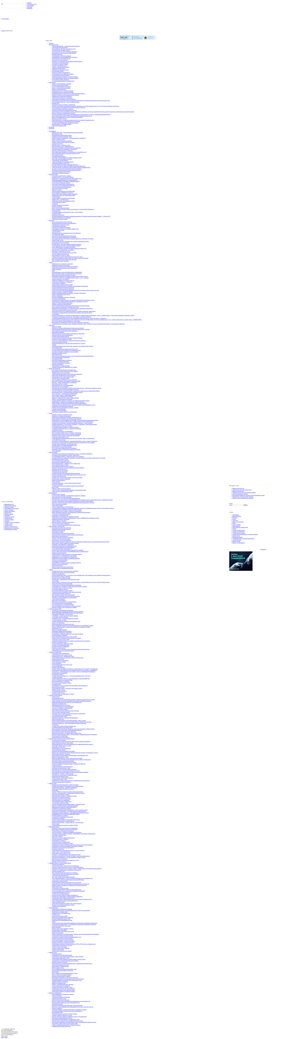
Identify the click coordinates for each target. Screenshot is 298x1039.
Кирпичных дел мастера (58, 747)
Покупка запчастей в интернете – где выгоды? (64, 149)
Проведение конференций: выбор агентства (63, 375)
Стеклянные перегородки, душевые (61, 175)
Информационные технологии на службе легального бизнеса (68, 93)
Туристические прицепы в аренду (61, 50)
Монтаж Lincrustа (56, 189)
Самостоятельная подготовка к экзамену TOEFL (65, 825)
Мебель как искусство (238, 488)
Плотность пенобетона (58, 864)
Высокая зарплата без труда (59, 118)
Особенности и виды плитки (60, 881)
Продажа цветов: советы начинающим (62, 335)
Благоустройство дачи (58, 719)
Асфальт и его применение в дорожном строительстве (66, 870)
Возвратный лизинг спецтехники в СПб (63, 377)
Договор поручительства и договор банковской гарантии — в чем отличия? (72, 423)
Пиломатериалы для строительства (61, 748)
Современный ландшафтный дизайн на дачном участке (67, 509)
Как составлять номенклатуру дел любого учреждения (66, 432)
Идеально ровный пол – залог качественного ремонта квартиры (69, 723)
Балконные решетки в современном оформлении (65, 717)
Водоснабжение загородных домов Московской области (67, 730)
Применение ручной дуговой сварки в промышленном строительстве (70, 884)
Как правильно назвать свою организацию (63, 594)
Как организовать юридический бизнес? (63, 939)
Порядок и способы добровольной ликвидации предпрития (68, 328)
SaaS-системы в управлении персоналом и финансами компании (69, 403)
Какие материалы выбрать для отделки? (62, 743)
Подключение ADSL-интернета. (60, 79)
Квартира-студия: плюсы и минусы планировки (65, 828)
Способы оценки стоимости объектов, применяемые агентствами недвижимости (73, 833)
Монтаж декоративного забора (60, 756)
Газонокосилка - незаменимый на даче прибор (64, 555)
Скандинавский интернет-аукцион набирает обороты (66, 245)
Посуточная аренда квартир (59, 504)
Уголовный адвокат (57, 430)
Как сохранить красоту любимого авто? (62, 146)
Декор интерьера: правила (59, 202)
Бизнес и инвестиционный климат (61, 88)
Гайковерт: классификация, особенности (63, 544)
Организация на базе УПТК (59, 716)
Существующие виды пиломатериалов (62, 766)
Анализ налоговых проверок (59, 342)
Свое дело (51, 325)
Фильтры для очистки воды (59, 469)
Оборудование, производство (57, 526)
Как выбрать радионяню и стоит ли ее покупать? (65, 977)
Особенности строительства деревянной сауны (64, 775)
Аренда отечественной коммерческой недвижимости (66, 525)
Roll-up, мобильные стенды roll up (61, 294)
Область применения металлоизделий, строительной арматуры (69, 763)
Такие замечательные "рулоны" (60, 465)
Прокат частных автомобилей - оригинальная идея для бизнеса (69, 138)
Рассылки (29, 7)
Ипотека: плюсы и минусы (59, 861)
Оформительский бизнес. (59, 68)
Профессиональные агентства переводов (63, 289)
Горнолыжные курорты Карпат (60, 660)
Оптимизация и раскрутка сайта (60, 224)
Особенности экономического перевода (62, 406)
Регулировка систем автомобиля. (61, 75)
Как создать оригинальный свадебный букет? (64, 370)
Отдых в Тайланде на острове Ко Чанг (62, 680)
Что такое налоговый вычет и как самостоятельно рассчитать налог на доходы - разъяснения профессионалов (81, 114)
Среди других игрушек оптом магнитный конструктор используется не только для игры (75, 290)
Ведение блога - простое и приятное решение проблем (66, 244)
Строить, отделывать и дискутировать (62, 708)
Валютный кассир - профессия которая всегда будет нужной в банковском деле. (73, 120)
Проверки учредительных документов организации (66, 435)
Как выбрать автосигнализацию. (60, 173)
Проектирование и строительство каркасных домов (66, 770)
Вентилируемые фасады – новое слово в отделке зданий (67, 758)
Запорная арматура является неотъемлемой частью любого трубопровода (71, 759)
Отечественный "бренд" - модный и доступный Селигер (67, 688)
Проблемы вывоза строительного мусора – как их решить (67, 212)
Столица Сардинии (57, 677)
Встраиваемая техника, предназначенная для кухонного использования (71, 910)
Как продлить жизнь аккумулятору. (61, 171)
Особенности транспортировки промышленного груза (66, 937)
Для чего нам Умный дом (59, 476)
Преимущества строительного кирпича (62, 777)
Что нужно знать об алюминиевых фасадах (63, 185)
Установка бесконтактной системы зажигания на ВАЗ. (66, 170)
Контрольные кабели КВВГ (59, 930)
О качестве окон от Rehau (59, 740)
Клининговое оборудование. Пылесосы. (62, 970)
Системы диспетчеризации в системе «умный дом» (65, 455)
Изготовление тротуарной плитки (61, 58)
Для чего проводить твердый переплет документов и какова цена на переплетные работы (76, 391)
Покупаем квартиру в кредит (60, 384)
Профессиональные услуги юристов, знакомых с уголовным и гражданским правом (74, 424)
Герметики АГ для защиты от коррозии (62, 263)
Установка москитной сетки (59, 472)
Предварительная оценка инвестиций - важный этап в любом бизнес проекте (72, 346)
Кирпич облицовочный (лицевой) (61, 976)
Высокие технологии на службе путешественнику (65, 398)
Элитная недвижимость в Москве (61, 997)
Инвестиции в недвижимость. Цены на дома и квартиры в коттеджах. (70, 322)
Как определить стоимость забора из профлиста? (65, 895)
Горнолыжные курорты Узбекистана (61, 801)
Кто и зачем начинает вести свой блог (62, 222)
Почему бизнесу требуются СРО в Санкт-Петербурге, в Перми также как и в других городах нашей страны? (81, 582)
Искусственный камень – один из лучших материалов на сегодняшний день (72, 878)
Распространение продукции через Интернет (64, 223)
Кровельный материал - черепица (61, 754)
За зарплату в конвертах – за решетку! (62, 282)
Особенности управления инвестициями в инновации (66, 585)
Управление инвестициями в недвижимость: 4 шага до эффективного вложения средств (75, 518)
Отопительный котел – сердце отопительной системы (66, 483)
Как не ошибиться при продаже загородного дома (65, 860)
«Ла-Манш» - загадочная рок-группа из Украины (65, 615)
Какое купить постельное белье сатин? (62, 491)
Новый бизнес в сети (57, 240)
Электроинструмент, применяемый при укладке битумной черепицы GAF (72, 899)
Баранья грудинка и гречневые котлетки (62, 942)
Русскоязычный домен (58, 234)
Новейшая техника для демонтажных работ (63, 195)
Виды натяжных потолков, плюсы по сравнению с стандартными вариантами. (73, 209)
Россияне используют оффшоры (60, 646)
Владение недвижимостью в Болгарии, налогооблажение (67, 1005)
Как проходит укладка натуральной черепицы (64, 769)
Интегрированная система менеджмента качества (65, 389)
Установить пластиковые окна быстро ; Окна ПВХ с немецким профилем (71, 317)
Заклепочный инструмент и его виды (62, 945)
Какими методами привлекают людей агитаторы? (65, 784)
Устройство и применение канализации (62, 610)
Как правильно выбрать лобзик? (60, 794)
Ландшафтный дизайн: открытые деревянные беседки (66, 562)
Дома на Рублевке (57, 995)
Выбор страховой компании (59, 629)
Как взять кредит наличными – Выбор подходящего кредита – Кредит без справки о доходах (76, 388)
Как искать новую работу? (59, 600)
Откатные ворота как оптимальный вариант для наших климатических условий (73, 699)
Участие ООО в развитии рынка (60, 378)
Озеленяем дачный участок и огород (61, 745)
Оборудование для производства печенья (63, 533)
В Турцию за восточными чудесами (61, 682)
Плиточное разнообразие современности (63, 184)
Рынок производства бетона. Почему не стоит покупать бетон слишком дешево (73, 729)
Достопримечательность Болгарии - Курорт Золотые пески (67, 657)
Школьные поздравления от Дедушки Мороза (64, 601)
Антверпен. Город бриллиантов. (60, 653)
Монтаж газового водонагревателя (61, 488)
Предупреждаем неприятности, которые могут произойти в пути (69, 152)
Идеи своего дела (31, 4)
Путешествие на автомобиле (59, 673)
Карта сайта (4, 1037)
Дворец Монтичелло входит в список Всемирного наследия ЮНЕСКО (71, 678)
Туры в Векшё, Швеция (58, 599)
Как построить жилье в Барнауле (60, 523)
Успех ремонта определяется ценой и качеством (64, 194)
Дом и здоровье (53, 452)
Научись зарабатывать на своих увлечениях (63, 297)
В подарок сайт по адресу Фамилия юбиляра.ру (64, 51)
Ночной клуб (55, 103)
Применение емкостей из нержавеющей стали (64, 546)
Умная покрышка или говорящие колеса (62, 161)
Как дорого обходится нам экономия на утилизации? (66, 321)
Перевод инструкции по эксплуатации (62, 938)
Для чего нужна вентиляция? (60, 560)
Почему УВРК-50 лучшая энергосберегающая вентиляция (67, 791)
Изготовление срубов (58, 698)
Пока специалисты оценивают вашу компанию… (65, 330)
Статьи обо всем (53, 907)
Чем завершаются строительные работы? (63, 994)
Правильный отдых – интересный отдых (63, 656)
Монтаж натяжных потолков (59, 962)
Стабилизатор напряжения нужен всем (62, 817)
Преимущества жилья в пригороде (61, 1026)
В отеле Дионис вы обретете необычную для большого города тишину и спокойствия (75, 668)
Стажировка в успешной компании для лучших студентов (67, 634)
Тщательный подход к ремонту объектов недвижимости (67, 511)
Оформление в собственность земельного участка (65, 516)
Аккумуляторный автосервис (60, 47)
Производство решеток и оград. (60, 69)
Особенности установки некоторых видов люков (65, 960)
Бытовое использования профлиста (61, 782)
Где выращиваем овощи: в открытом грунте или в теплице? (68, 456)
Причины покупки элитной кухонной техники (64, 1013)
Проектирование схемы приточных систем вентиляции (67, 554)
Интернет (51, 220)
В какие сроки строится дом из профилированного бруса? (67, 1020)
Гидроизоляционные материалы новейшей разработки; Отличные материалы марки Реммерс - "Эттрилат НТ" (81, 216)
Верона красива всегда (58, 659)
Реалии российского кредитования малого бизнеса (65, 95)
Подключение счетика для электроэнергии (63, 988)
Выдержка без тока (57, 134)
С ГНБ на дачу (56, 914)
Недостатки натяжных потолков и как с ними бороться (66, 903)
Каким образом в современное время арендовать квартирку (68, 611)
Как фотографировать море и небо (61, 919)
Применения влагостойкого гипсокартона (63, 898)
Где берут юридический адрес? (60, 85)
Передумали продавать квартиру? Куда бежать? (64, 829)
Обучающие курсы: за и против (60, 242)
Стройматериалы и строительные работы (60, 863)
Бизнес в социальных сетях (59, 642)
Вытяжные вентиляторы (58, 530)
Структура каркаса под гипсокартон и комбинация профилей (68, 891)
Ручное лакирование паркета (240, 494)
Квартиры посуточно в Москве (60, 386)
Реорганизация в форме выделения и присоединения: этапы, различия (70, 329)
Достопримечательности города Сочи (62, 664)
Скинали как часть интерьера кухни (242, 489)
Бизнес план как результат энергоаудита (62, 567)
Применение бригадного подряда (61, 705)
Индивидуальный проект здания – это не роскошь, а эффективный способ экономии (74, 734)
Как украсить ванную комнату (60, 709)
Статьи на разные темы (55, 608)
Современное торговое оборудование (62, 955)
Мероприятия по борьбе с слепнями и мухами (64, 796)
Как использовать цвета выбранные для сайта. (64, 259)
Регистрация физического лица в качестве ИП (64, 636)
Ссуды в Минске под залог (59, 620)
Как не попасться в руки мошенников (62, 603)
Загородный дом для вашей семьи (61, 842)
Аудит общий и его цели (58, 439)
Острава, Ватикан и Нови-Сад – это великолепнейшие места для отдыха (71, 675)
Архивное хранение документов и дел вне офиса (65, 351)
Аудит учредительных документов (61, 86)
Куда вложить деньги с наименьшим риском (64, 395)
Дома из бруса (56, 696)
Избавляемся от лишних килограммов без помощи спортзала (68, 402)
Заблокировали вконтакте (59, 226)
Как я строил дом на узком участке (61, 853)
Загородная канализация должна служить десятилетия (66, 889)
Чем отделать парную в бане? (60, 188)
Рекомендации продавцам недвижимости (63, 847)
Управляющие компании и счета (60, 958)
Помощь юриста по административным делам (64, 445)
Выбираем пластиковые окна (60, 912)
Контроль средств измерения (59, 564)
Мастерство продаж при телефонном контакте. (64, 110)
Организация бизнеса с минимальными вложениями (66, 121)
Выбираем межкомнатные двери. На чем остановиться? (67, 702)
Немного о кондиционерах (59, 553)
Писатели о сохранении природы (61, 797)
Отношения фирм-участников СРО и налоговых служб (66, 980)
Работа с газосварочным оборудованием (62, 984)
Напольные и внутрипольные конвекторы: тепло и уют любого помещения (72, 453)
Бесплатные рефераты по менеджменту (62, 590)
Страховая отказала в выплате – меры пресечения (65, 427)
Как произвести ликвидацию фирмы (62, 446)
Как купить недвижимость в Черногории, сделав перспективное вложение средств (74, 1022)
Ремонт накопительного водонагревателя (63, 821)
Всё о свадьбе (55, 824)
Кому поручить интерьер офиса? (60, 208)
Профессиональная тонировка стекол (62, 136)
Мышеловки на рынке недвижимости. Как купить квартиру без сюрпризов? (72, 844)
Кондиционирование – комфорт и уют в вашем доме (66, 463)
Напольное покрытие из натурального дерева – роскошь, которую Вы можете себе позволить (77, 868)
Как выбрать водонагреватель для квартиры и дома (65, 1019)
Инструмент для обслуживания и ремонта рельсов (65, 543)
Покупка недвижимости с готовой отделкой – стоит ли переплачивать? (71, 856)
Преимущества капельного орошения (62, 909)
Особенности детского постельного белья (63, 572)
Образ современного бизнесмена (61, 357)
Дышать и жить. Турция (58, 494)
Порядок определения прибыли (60, 336)
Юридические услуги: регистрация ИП (62, 385)
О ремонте (55, 203)
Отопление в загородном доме (60, 515)
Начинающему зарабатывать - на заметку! (63, 249)
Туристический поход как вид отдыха (62, 655)
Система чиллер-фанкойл (59, 409)
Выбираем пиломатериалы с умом (61, 768)
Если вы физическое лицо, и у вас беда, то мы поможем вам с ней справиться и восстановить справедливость (81, 575)
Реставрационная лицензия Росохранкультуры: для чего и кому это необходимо (73, 438)
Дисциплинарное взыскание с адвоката (62, 109)
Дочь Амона (55, 580)
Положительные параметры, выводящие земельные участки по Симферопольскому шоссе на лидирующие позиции (83, 508)
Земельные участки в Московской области (63, 837)
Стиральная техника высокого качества (62, 935)
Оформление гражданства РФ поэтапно (242, 496)
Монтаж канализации (238, 491)
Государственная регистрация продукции (63, 287)
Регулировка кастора (57, 155)
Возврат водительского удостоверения (62, 431)
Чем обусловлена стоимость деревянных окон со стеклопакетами (69, 1016)
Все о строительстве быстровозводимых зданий (65, 973)
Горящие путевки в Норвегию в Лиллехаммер (64, 597)
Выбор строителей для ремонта (60, 205)
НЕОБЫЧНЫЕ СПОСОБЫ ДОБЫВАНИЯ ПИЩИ (65, 814)
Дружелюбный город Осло (59, 691)
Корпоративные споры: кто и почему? (62, 425)
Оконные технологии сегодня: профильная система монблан (68, 467)
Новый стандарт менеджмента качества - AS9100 (65, 407)
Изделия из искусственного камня (61, 578)
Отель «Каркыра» (57, 663)
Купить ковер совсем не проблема (61, 479)
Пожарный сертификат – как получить (62, 614)
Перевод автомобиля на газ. (59, 65)
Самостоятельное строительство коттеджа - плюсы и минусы (68, 850)
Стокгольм (55, 790)
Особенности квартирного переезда (61, 808)
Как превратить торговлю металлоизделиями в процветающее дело (70, 755)
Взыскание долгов (57, 628)
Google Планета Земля (58, 230)
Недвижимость (53, 493)
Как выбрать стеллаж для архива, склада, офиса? (65, 371)
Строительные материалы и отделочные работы (61, 738)
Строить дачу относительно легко (61, 539)
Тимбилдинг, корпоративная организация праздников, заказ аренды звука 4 (72, 312)
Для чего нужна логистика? (59, 946)
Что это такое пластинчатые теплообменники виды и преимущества (70, 551)
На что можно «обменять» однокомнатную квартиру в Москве (68, 495)
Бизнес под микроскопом (58, 89)
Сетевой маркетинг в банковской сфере (62, 643)
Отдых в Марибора (57, 666)
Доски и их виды (56, 765)
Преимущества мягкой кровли (60, 776)
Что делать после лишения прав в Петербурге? (64, 448)
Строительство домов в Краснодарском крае (64, 726)
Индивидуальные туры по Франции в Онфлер (64, 607)
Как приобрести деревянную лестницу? (62, 192)
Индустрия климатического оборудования (63, 547)
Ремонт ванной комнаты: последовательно (63, 191)
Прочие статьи (53, 952)
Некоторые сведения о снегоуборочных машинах (65, 266)
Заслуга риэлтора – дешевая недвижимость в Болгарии (66, 832)
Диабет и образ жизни (58, 949)
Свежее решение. (56, 213)
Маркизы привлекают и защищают (61, 217)
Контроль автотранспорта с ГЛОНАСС (62, 150)
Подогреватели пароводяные (60, 736)
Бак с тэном (55, 487)
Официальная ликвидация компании (62, 96)
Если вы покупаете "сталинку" (60, 839)
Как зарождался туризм (58, 687)
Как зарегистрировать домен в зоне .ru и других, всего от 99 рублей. (70, 258)
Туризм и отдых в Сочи (58, 692)
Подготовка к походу (57, 674)
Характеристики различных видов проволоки (64, 268)
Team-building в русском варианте (61, 365)
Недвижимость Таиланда (58, 840)
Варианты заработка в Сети (59, 353)
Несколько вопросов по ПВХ (60, 916)
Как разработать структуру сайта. (61, 255)
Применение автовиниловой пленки (62, 135)
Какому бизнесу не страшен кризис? (61, 124)
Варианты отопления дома (59, 703)
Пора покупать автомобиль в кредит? (62, 159)
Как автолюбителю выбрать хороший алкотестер (65, 164)
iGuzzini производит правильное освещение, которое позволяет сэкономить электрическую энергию (78, 458)
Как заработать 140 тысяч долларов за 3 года (64, 49)
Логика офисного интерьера (59, 635)
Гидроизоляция (56, 210)
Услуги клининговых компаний (60, 460)
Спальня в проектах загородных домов (62, 843)
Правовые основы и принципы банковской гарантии (66, 449)
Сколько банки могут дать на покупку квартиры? (65, 571)
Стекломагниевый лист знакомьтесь (61, 715)
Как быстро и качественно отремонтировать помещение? (67, 896)
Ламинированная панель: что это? (61, 892)
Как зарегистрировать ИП (59, 125)
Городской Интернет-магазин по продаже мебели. (65, 78)
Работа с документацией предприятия (62, 399)
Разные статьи (53, 783)
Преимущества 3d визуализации (60, 1000)
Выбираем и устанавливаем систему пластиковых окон (66, 178)
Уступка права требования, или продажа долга (64, 444)
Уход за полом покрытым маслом (61, 712)
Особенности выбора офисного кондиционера (64, 411)
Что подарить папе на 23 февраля (61, 986)
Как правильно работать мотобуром (61, 527)
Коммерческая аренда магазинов (60, 519)
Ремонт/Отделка (53, 174)
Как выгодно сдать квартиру (59, 858)
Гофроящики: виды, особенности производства (64, 557)
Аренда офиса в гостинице (59, 520)
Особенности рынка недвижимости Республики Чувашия (67, 846)
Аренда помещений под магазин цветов (62, 506)
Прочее (51, 569)
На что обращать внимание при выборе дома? (64, 969)
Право (50, 413)
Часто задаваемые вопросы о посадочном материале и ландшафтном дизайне (72, 625)
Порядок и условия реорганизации (61, 416)
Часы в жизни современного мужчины (62, 396)
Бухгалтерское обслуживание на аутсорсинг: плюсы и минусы (68, 107)
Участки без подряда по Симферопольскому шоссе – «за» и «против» (70, 277)
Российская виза (56, 684)
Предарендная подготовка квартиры (61, 497)
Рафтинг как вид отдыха (58, 689)
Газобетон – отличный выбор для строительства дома (66, 854)
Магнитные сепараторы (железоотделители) (64, 275)
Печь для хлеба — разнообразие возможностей (64, 393)
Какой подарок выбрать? (58, 480)
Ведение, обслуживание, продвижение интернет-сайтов (67, 61)
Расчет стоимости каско (58, 139)
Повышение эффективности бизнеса (62, 631)
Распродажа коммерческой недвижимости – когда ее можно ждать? (70, 810)
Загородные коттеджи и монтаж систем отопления (65, 710)
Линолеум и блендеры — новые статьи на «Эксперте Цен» (68, 822)
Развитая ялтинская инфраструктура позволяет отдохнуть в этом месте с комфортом (74, 670)
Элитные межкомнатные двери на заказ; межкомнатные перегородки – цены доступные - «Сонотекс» (79, 318)
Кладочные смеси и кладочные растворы (63, 761)
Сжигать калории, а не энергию (60, 279)
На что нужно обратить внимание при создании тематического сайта (70, 241)
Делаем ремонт (56, 196)
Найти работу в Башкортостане (60, 966)
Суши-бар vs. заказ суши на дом (60, 639)
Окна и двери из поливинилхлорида (61, 974)
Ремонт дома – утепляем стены (60, 199)
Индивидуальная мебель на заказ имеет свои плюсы (66, 819)
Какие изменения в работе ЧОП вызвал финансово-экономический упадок (72, 116)
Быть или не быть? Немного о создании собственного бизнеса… (69, 340)
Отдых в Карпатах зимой (58, 662)
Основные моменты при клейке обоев (62, 727)
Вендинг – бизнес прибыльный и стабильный (64, 382)
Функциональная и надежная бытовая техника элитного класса (69, 474)
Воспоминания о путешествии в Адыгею (63, 694)
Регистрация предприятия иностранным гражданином (66, 418)
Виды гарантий (56, 451)
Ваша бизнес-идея (57, 354)
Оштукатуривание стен (58, 871)
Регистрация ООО (57, 347)
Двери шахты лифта (57, 505)
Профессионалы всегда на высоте (61, 372)
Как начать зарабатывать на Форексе (62, 360)
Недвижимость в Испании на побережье (63, 831)
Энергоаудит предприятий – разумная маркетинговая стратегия (69, 811)
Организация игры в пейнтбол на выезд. (63, 74)
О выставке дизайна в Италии (60, 617)
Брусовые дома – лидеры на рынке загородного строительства (68, 713)
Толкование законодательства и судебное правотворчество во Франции (71, 641)
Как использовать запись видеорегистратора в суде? (66, 153)
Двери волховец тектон (58, 902)
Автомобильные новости (58, 156)
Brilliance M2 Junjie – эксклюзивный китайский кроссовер (67, 132)
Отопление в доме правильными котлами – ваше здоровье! (67, 956)
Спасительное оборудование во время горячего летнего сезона (68, 959)
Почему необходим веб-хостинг (60, 254)
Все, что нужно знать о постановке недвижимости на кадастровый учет (71, 1001)
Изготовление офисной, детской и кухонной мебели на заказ (248, 495)
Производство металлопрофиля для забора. (63, 751)
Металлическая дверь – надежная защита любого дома (66, 733)
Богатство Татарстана (58, 849)
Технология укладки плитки (59, 219)
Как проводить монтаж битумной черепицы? (64, 731)
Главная (29, 2)
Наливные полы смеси (58, 215)
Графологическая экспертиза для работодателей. (65, 76)
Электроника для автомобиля (60, 160)
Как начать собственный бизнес (60, 361)
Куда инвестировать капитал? (60, 589)
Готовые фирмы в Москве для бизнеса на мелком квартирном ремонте (70, 400)
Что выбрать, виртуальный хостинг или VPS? (64, 252)
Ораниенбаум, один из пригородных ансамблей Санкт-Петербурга (70, 685)
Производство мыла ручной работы (61, 798)
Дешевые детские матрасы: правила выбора (244, 492)
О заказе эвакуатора (57, 143)
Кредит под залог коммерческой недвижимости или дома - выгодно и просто (72, 1006)
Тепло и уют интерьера (58, 622)
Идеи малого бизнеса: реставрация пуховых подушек (66, 381)
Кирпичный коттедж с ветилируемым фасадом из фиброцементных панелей (72, 744)
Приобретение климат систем (60, 459)
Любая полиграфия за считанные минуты (63, 280)
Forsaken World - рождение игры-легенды (63, 931)
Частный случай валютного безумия (61, 339)
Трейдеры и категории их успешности (62, 97)
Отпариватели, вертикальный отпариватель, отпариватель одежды (70, 301)
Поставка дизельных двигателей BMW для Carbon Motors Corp (68, 166)
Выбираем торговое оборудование (61, 529)
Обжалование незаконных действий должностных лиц (66, 417)
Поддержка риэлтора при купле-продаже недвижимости (67, 1011)
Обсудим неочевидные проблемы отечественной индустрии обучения (70, 305)
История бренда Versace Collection (61, 576)
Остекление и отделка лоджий (60, 888)
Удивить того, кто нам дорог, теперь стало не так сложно (67, 477)
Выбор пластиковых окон (59, 983)
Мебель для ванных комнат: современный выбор (65, 805)
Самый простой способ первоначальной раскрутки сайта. (67, 256)
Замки (53, 921)
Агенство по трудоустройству (60, 60)
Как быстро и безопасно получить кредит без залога (66, 596)
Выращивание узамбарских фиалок (61, 55)
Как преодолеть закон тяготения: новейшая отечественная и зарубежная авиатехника (74, 923)
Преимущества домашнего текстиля (61, 462)
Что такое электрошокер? (58, 298)
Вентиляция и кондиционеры (60, 536)
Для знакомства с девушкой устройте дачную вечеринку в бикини (69, 586)
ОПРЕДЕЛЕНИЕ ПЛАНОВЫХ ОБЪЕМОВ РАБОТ (66, 181)
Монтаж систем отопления (59, 410)
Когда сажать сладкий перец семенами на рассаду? (65, 307)
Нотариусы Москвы (57, 296)
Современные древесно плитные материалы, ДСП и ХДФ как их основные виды (73, 944)
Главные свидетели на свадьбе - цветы (62, 987)
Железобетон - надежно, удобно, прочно (62, 773)
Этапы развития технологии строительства (63, 198)
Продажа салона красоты (58, 648)
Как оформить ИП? (57, 358)
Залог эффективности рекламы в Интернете (63, 247)
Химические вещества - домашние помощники (64, 787)
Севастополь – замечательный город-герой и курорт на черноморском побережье (73, 671)
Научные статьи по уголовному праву (62, 414)
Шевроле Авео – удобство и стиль (61, 145)
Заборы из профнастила (58, 574)
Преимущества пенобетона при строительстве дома (66, 1002)
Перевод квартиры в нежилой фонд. (61, 304)
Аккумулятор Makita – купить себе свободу (63, 941)
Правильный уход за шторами (60, 470)
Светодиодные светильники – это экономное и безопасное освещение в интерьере (74, 924)
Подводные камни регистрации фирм (62, 583)
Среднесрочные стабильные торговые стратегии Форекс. (67, 337)
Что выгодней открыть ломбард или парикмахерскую (66, 350)
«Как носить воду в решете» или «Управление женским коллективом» (71, 649)
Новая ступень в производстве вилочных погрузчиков (66, 638)
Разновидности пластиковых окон (61, 913)
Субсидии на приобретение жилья (61, 513)
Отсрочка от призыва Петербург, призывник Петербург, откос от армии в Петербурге (74, 441)
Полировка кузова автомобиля (60, 62)
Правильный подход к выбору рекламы (62, 90)
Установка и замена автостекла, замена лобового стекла (67, 157)
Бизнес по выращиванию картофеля (61, 83)
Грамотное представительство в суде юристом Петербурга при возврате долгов (73, 300)
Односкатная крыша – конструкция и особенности (65, 865)
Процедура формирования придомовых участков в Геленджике (69, 293)
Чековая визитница (57, 54)
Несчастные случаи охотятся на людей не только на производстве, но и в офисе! (73, 442)
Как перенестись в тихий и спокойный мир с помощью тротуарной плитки (72, 963)
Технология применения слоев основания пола (64, 180)
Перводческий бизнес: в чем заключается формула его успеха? (68, 343)
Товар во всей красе (57, 565)
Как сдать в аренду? (57, 836)
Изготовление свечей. (58, 71)
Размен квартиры (56, 269)
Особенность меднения (58, 818)
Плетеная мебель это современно (61, 800)
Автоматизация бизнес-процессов (61, 593)
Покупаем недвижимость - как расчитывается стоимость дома (68, 857)
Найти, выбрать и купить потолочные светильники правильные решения (71, 701)
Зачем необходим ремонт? (59, 750)
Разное (51, 262)
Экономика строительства (59, 835)
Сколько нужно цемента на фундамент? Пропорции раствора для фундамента (72, 501)
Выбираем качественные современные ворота (64, 807)
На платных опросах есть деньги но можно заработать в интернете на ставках (73, 238)
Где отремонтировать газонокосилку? (62, 548)
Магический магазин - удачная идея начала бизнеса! (66, 46)
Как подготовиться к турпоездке (60, 681)
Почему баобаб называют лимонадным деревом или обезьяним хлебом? (71, 627)
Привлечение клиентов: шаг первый (62, 951)
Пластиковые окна (57, 886)
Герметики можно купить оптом (60, 265)
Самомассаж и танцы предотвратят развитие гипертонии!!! (68, 486)
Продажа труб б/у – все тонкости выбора (63, 177)
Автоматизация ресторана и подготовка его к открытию (67, 374)
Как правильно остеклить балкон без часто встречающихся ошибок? (70, 772)
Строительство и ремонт (55, 695)
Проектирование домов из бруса (60, 737)
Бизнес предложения (54, 368)
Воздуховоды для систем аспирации (61, 540)
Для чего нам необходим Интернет (61, 227)
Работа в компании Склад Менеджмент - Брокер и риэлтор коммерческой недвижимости (75, 934)
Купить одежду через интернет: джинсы (62, 928)
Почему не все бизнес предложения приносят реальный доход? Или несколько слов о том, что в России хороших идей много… (86, 106)
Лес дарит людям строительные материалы (63, 877)
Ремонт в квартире (57, 1008)
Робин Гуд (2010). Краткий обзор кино (62, 303)
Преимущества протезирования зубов (62, 920)
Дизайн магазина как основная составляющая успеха (66, 621)
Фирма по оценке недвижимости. (61, 72)
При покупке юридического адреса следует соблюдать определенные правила (73, 356)
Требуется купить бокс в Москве (60, 948)
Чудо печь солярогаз (57, 484)
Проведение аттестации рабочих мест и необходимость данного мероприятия (72, 421)
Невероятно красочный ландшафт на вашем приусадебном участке (70, 276)
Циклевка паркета (57, 953)
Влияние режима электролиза (60, 981)
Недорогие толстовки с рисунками (61, 925)
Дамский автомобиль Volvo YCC (61, 163)
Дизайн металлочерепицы (59, 906)
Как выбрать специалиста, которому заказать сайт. (65, 229)
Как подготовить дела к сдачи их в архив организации (66, 434)
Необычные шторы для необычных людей (63, 201)
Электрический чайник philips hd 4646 (62, 284)
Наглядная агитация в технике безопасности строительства (68, 979)
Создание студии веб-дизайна (60, 64)
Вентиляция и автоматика (59, 561)
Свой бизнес (30, 5)
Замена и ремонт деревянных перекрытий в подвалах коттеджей (69, 885)
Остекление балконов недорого (60, 965)
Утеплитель (55, 724)
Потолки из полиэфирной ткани (60, 645)
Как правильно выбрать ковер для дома (62, 466)
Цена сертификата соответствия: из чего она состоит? (66, 606)
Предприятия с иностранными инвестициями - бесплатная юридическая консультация (75, 420)
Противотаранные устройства (60, 815)
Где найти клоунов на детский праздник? (63, 604)
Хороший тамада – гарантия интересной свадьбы (65, 618)
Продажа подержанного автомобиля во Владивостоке (66, 148)
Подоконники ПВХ (57, 1012)
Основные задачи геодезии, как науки (62, 587)
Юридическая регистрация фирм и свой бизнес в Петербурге (68, 333)
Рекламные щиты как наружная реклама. (63, 92)
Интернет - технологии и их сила (61, 251)
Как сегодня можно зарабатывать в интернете (64, 237)
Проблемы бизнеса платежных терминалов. (63, 104)
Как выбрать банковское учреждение (62, 632)
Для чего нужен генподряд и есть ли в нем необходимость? (68, 867)
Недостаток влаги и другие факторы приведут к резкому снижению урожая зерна (73, 311)
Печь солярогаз (56, 481)
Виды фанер (55, 972)
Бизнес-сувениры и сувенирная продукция (63, 113)
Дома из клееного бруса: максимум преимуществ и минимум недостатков (71, 722)
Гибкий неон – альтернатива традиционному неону (65, 579)
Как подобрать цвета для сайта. (60, 261)
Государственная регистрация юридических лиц (65, 349)
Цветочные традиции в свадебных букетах (63, 991)
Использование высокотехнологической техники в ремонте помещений (71, 741)
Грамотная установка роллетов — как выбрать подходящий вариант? (70, 812)
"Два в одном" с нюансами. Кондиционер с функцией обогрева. (69, 490)
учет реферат (55, 314)
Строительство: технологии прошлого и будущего (65, 874)
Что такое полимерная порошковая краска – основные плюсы (68, 804)
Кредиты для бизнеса (57, 364)
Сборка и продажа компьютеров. (61, 67)
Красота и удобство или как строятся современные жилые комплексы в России (73, 502)
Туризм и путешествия (55, 652)
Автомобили (52, 131)
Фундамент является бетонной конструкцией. (64, 762)
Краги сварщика (56, 927)
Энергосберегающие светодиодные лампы (63, 990)
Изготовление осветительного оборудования (64, 53)
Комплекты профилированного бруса (62, 1018)
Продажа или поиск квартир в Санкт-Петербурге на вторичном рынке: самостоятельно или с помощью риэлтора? (82, 499)
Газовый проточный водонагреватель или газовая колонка (67, 786)
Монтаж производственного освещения (62, 537)
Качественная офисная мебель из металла (63, 789)
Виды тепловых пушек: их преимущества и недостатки (67, 273)
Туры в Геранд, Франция (58, 283)
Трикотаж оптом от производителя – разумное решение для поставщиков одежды (73, 405)
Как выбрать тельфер (57, 532)
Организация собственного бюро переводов (64, 99)
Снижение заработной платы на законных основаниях (66, 428)
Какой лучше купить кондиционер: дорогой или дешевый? (67, 550)
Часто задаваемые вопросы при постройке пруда (65, 900)
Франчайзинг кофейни (58, 332)
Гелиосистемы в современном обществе (62, 568)
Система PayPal (56, 231)
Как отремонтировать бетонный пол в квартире (65, 872)
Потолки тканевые (57, 206)
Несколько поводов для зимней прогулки (63, 624)
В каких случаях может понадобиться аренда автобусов (67, 168)
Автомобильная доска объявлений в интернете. (64, 57)
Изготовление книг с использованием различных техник (67, 392)
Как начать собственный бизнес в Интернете (64, 236)
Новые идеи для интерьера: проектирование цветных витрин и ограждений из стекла (75, 752)
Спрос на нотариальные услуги (60, 437)
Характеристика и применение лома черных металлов (66, 592)
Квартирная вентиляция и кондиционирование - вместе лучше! (69, 720)
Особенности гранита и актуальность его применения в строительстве (71, 780)
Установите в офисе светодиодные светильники (65, 1023)
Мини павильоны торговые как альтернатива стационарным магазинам (71, 512)
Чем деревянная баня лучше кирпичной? (63, 706)
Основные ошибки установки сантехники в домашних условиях (69, 1009)
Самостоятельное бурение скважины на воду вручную (66, 882)
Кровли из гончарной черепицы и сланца (63, 905)
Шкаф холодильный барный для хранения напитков (66, 558)
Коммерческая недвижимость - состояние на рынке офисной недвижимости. (72, 308)
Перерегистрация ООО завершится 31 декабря (64, 367)
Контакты (29, 8)
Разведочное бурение (57, 932)
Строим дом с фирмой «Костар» (60, 893)
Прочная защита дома (58, 967)
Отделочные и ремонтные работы (61, 182)
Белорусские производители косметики (62, 917)
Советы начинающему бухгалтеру (61, 363)
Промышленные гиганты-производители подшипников (67, 272)
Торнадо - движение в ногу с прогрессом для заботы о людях (68, 793)
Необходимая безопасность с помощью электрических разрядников (70, 286)
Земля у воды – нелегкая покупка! (61, 851)
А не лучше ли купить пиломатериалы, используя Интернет (68, 879)
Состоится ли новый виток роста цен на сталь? (64, 310)
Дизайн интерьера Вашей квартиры (61, 187)
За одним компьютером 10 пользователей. (63, 81)
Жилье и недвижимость (55, 993)
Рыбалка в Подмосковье (58, 667)
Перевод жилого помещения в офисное (242, 498)
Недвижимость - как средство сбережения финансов (66, 498)
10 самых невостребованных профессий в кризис (65, 123)
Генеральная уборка (57, 1004)
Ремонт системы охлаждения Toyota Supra (63, 142)
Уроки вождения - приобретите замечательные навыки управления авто (71, 167)
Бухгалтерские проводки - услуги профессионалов (65, 102)
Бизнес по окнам (56, 326)
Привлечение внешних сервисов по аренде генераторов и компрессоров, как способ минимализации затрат (80, 541)
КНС (53, 270)
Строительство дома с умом (59, 779)
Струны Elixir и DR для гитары (60, 803)
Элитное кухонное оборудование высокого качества (66, 473)
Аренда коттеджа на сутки (59, 998)
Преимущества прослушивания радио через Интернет (66, 233)
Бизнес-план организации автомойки (62, 141)
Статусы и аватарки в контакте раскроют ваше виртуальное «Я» (69, 248)
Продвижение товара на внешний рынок (63, 650)
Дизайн (54, 344)
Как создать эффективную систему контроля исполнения (67, 117)
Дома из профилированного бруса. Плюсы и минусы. (66, 1025)
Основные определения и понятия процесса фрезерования (67, 534)
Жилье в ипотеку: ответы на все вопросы (63, 522)
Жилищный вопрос (54, 826)
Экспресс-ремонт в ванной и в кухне (62, 1015)
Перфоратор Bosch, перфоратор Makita (62, 291)
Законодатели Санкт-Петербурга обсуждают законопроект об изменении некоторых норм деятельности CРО (81, 100)
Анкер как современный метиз (60, 875)
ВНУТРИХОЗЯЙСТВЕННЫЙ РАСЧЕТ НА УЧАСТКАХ (67, 613)
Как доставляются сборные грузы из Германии (64, 379)
